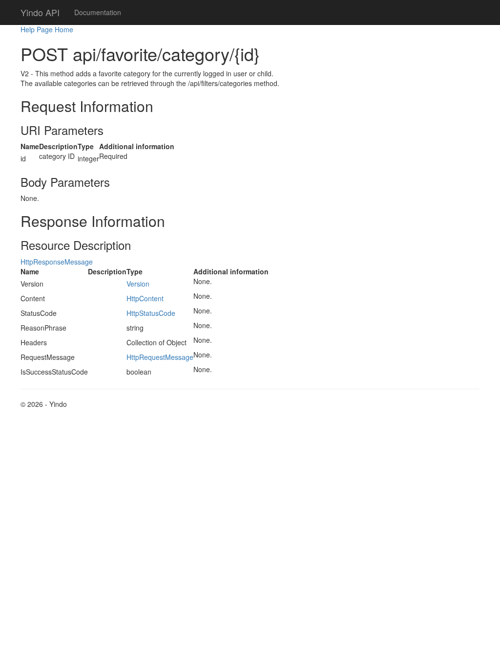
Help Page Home (47, 29)
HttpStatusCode (150, 313)
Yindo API (40, 12)
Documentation (97, 12)
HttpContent (145, 298)
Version (137, 284)
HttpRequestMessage (159, 357)
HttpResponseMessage (57, 262)
